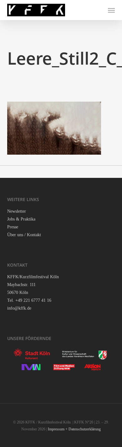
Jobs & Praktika (21, 219)
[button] (111, 10)
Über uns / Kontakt (24, 234)
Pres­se (12, 227)
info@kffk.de (19, 308)
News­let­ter (16, 211)
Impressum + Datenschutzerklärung (74, 429)
